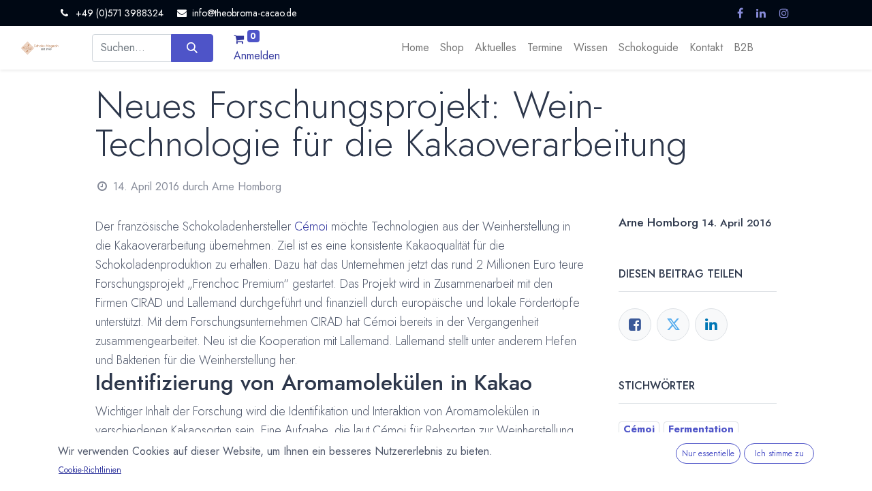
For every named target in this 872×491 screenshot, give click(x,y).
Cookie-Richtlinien (90, 470)
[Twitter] (673, 324)
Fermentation (701, 428)
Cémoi (311, 226)
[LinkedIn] (711, 324)
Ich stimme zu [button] (779, 453)
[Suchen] (192, 47)
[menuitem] (415, 47)
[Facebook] (635, 324)
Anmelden (257, 55)
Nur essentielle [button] (708, 453)
